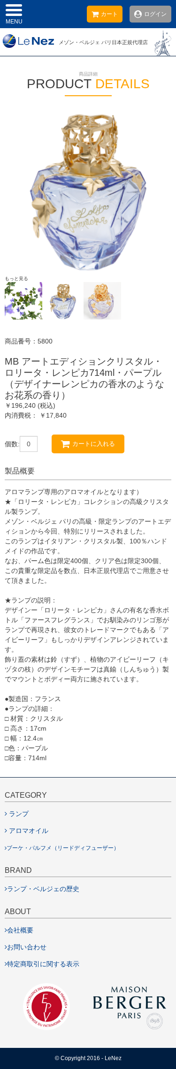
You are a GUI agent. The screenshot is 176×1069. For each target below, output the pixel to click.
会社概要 (20, 930)
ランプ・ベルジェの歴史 (43, 889)
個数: (12, 444)
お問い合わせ (26, 947)
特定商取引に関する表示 (43, 964)
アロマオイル (28, 830)
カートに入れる (93, 444)
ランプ (19, 813)
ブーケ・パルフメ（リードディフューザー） (63, 848)
